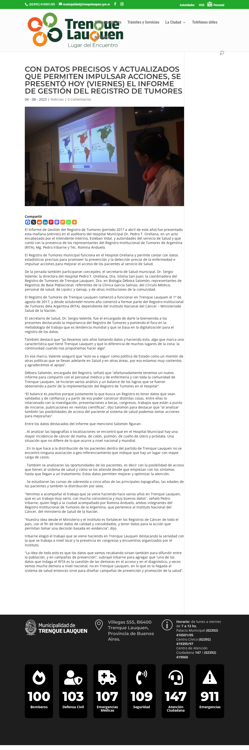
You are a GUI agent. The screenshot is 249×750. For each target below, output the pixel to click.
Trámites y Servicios (143, 23)
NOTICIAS (102, 38)
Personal (218, 5)
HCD (201, 5)
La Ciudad (173, 23)
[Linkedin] (45, 222)
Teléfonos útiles (204, 23)
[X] (33, 222)
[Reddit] (39, 222)
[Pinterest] (51, 222)
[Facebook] (27, 222)
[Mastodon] (56, 222)
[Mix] (62, 222)
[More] (74, 222)
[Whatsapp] (68, 222)
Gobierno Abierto (108, 23)
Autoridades (187, 5)
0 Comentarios (79, 99)
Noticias (57, 99)
